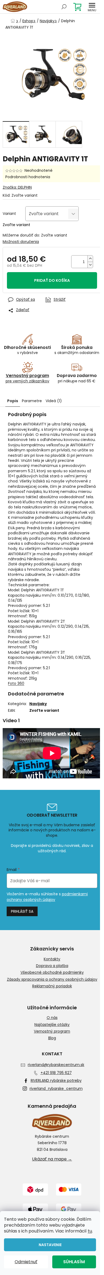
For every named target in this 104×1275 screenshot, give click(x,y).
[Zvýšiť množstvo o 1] (90, 259)
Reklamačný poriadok (52, 986)
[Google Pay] (69, 1209)
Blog (52, 1038)
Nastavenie (50, 1244)
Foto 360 (16, 683)
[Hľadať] (64, 6)
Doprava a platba (52, 965)
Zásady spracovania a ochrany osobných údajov (52, 979)
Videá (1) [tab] (54, 401)
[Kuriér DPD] (35, 1189)
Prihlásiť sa (22, 911)
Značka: (17, 187)
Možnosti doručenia (21, 241)
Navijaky (38, 703)
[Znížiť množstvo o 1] (90, 265)
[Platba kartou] (69, 1189)
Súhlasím (74, 1262)
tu (90, 1231)
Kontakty (52, 959)
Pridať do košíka (52, 280)
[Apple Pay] (35, 1209)
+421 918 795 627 (56, 1072)
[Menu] (92, 6)
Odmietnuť (26, 1262)
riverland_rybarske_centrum (56, 1088)
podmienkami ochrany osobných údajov (47, 896)
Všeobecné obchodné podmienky (52, 972)
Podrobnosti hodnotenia (27, 177)
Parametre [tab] (32, 401)
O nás (52, 1017)
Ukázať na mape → (52, 1159)
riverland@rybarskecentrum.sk (56, 1064)
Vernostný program (52, 1031)
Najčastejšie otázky (52, 1024)
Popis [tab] (12, 401)
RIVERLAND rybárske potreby (56, 1080)
